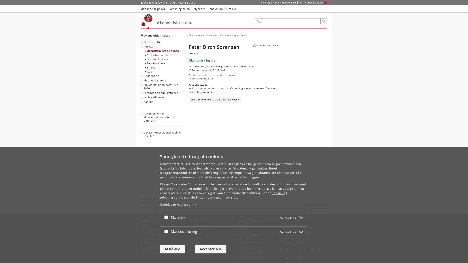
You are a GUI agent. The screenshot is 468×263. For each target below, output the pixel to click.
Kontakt (148, 102)
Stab (149, 71)
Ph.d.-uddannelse (155, 80)
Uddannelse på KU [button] (153, 9)
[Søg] (323, 21)
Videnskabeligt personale (163, 51)
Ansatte (148, 46)
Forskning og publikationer (161, 93)
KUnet (308, 2)
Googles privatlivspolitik (178, 205)
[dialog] (234, 205)
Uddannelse (151, 76)
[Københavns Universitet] (147, 21)
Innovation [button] (216, 9)
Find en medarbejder (284, 2)
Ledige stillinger (154, 97)
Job (300, 2)
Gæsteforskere (155, 63)
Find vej (265, 2)
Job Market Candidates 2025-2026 (162, 86)
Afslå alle (172, 249)
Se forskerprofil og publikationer (215, 99)
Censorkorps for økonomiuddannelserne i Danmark (160, 117)
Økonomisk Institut (157, 35)
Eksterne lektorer (157, 59)
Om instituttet (153, 42)
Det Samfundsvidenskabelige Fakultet (162, 134)
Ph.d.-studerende (157, 55)
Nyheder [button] (199, 9)
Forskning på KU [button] (179, 9)
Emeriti (151, 67)
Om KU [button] (231, 9)
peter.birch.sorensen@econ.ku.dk (216, 75)
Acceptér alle (211, 249)
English (319, 2)
